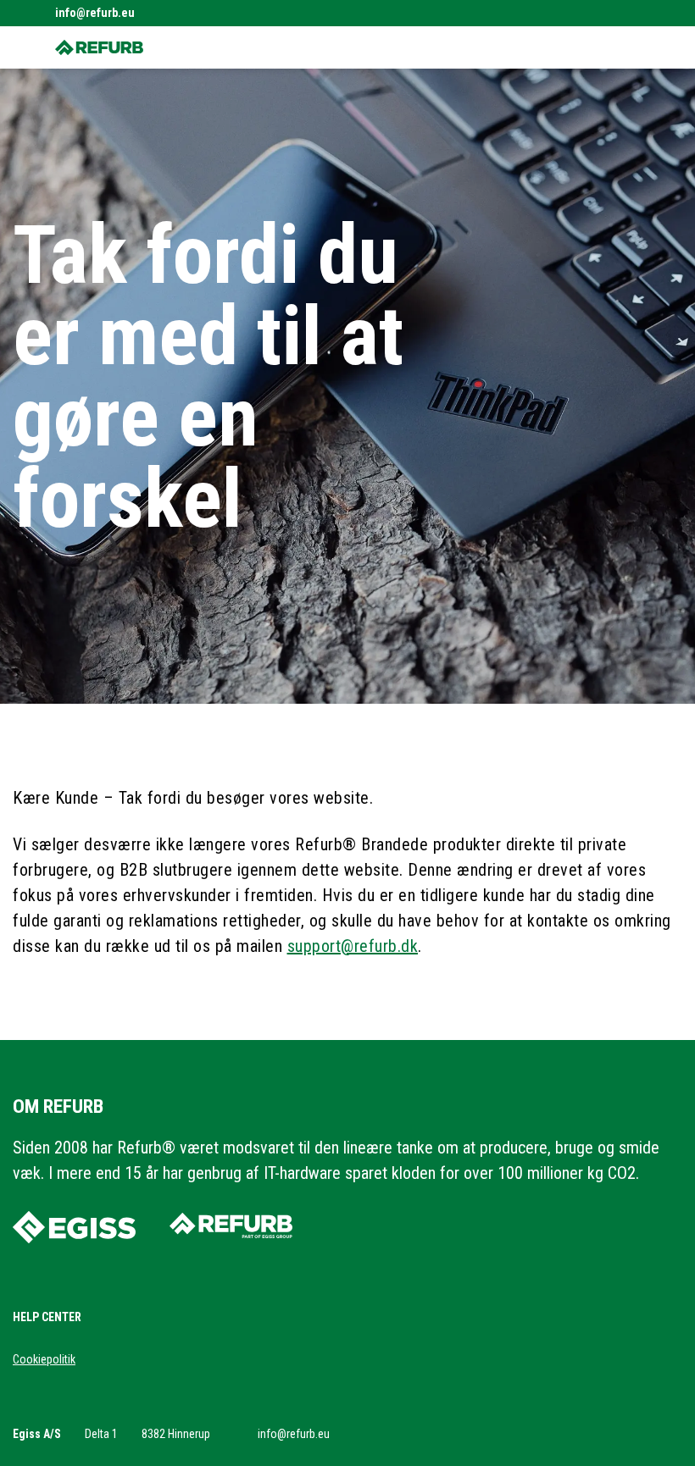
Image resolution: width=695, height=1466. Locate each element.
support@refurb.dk (353, 946)
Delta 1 (101, 1434)
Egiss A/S (37, 1434)
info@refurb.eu (95, 12)
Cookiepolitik (44, 1359)
